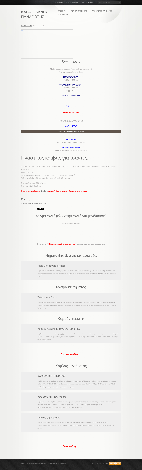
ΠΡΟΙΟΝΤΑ (62, 11)
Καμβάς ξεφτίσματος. (49, 417)
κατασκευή (38, 203)
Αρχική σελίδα (61, 2)
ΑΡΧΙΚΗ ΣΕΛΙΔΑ (26, 26)
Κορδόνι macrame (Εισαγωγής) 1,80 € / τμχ (59, 328)
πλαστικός (24, 203)
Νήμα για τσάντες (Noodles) (51, 265)
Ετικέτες (25, 199)
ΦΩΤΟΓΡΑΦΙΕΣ (63, 14)
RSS (83, 2)
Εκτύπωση (90, 2)
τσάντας (46, 203)
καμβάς (31, 203)
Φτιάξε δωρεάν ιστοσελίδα (100, 463)
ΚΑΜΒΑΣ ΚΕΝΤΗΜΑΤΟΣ (51, 376)
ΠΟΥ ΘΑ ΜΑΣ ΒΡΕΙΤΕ (79, 11)
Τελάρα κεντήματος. (48, 297)
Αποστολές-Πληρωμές (102, 11)
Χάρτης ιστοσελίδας (73, 2)
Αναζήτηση (118, 2)
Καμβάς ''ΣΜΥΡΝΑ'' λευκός (52, 397)
